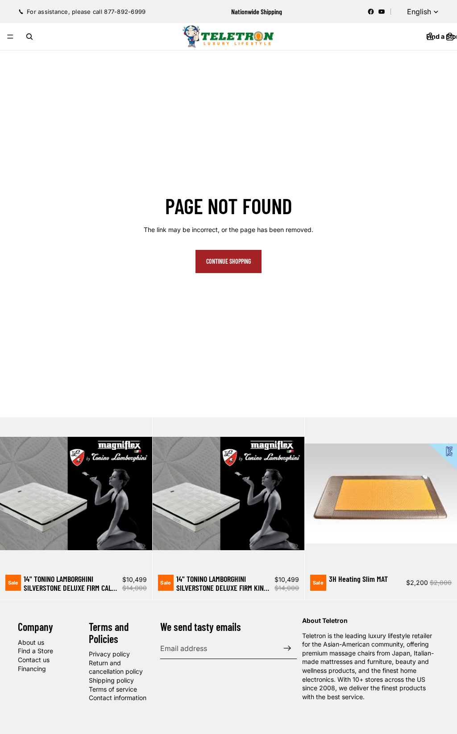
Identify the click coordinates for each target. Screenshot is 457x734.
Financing (32, 668)
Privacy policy (109, 654)
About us (31, 642)
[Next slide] (138, 493)
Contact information (117, 697)
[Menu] (10, 36)
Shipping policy (111, 680)
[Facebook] (370, 11)
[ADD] (138, 556)
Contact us (34, 660)
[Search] (29, 36)
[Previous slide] (13, 493)
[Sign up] (287, 648)
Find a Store (35, 651)
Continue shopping (228, 261)
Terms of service (113, 689)
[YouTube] (381, 11)
